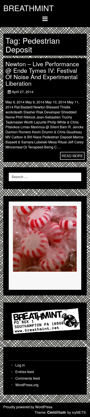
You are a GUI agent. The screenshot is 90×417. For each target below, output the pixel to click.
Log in (20, 365)
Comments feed (27, 378)
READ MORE (72, 155)
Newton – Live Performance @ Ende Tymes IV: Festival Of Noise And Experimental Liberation (42, 73)
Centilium (56, 412)
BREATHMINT (28, 7)
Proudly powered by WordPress (27, 406)
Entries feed (24, 371)
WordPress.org (26, 384)
